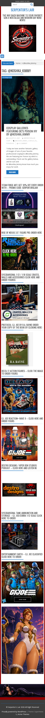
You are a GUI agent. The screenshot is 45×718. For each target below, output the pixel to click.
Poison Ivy (10, 143)
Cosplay (31, 141)
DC (36, 141)
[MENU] (2, 56)
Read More (12, 172)
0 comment (23, 143)
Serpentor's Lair (22, 9)
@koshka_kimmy (21, 141)
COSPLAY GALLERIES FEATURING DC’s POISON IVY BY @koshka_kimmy (21, 131)
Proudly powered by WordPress (14, 711)
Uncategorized (7, 77)
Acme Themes (23, 714)
